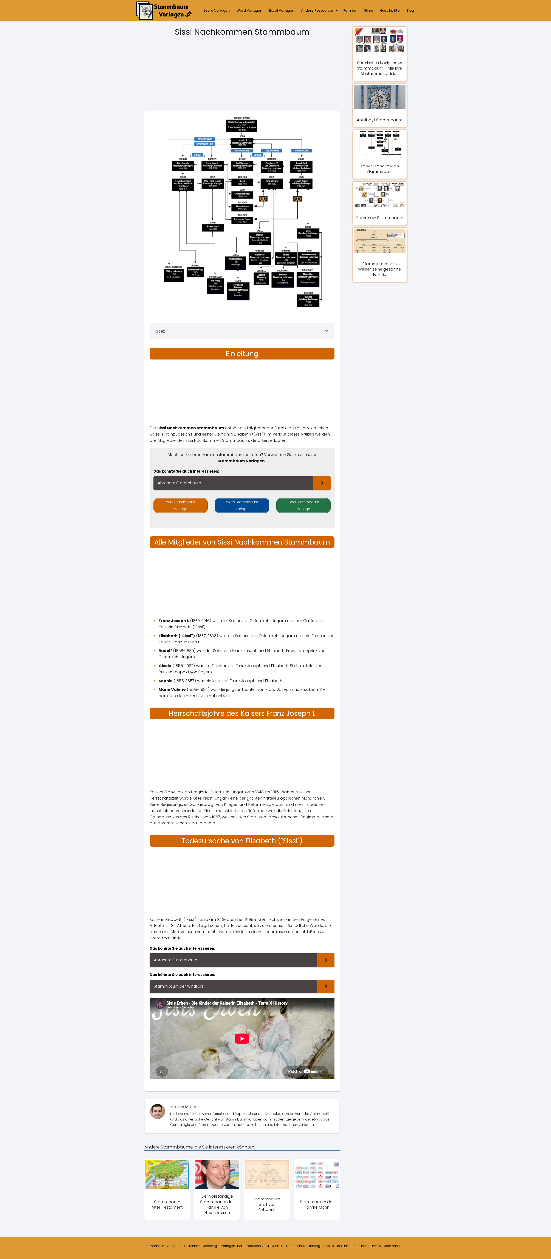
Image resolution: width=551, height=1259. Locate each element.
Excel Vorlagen (281, 10)
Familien (350, 10)
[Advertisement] (242, 74)
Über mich (392, 1246)
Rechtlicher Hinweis (366, 1246)
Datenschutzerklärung (303, 1246)
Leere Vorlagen (217, 10)
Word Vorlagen (249, 10)
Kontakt (277, 1246)
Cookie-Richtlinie (336, 1246)
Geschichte (390, 10)
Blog (410, 10)
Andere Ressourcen (317, 10)
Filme (368, 10)
